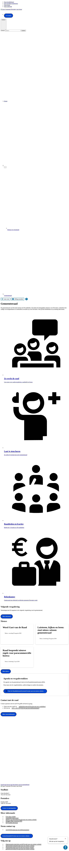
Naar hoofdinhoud (9, 2)
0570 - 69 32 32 (25, 708)
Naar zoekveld (8, 6)
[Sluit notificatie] (65, 838)
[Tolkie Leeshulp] (65, 847)
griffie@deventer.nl (32, 706)
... (5, 167)
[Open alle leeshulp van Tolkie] (26, 299)
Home (5, 101)
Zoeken (3, 30)
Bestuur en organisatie (13, 229)
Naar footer (7, 5)
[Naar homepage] (11, 9)
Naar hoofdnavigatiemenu (11, 3)
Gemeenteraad (8, 295)
